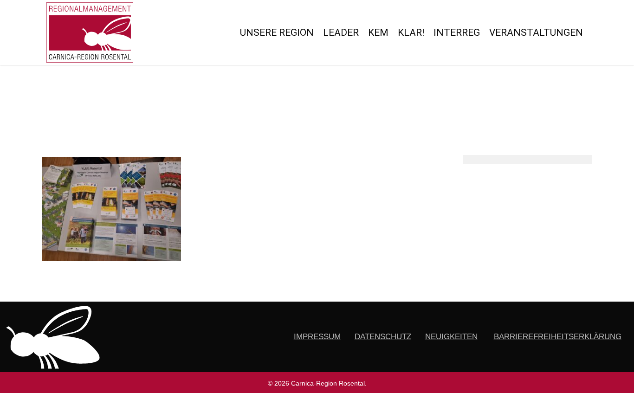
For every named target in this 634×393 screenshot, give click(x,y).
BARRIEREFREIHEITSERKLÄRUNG (557, 336)
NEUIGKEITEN (451, 336)
